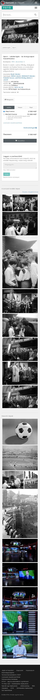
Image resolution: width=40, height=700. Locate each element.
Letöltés (9, 107)
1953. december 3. (18, 62)
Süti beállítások (7, 690)
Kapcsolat (19, 670)
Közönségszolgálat (8, 672)
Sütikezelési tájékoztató (25, 688)
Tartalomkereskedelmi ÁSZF (11, 675)
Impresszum (30, 670)
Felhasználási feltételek (10, 679)
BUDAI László (16, 76)
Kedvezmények (29, 128)
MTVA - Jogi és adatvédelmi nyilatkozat (15, 681)
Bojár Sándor (15, 74)
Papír (31, 107)
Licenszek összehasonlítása (12, 123)
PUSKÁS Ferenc (8, 78)
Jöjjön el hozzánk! (8, 670)
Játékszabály (24, 686)
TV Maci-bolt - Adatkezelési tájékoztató (15, 683)
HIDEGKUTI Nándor (28, 76)
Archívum (15, 2)
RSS (33, 686)
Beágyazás (9, 99)
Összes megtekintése (30, 192)
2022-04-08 (18, 87)
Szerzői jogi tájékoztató (9, 686)
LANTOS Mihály (20, 78)
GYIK (12, 688)
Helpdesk (5, 688)
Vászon (20, 107)
